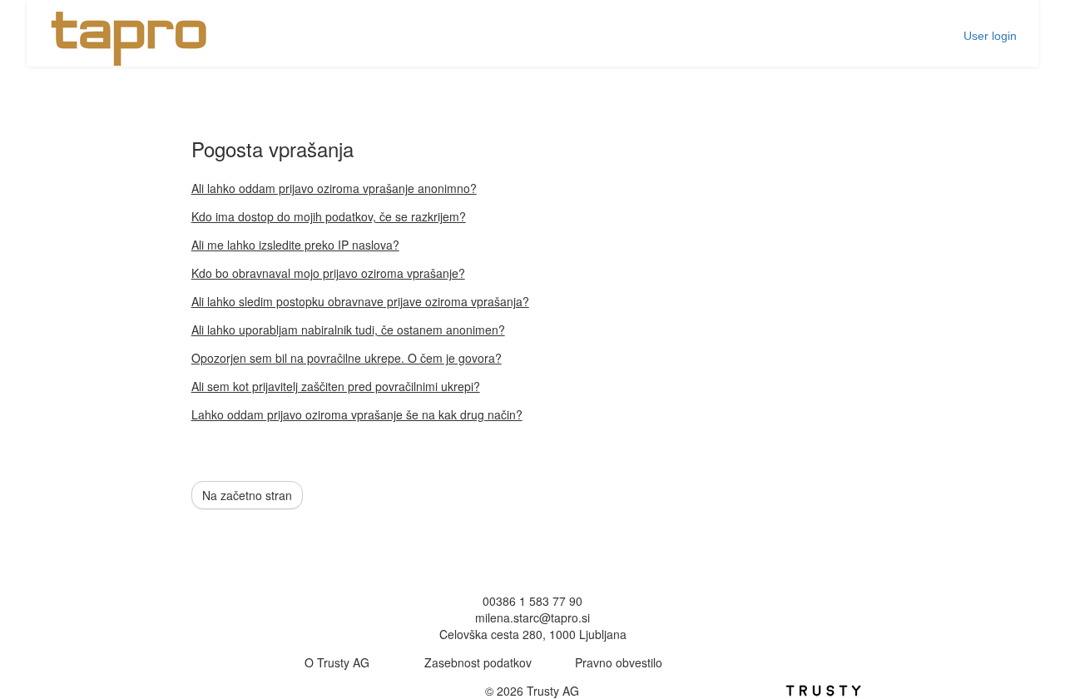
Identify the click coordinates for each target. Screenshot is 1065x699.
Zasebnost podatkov (478, 662)
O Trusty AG (337, 662)
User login (990, 35)
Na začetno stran (247, 495)
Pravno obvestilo (618, 662)
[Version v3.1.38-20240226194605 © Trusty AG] (823, 688)
